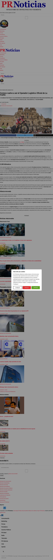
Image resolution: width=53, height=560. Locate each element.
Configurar (17, 287)
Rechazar (27, 287)
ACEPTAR (36, 287)
